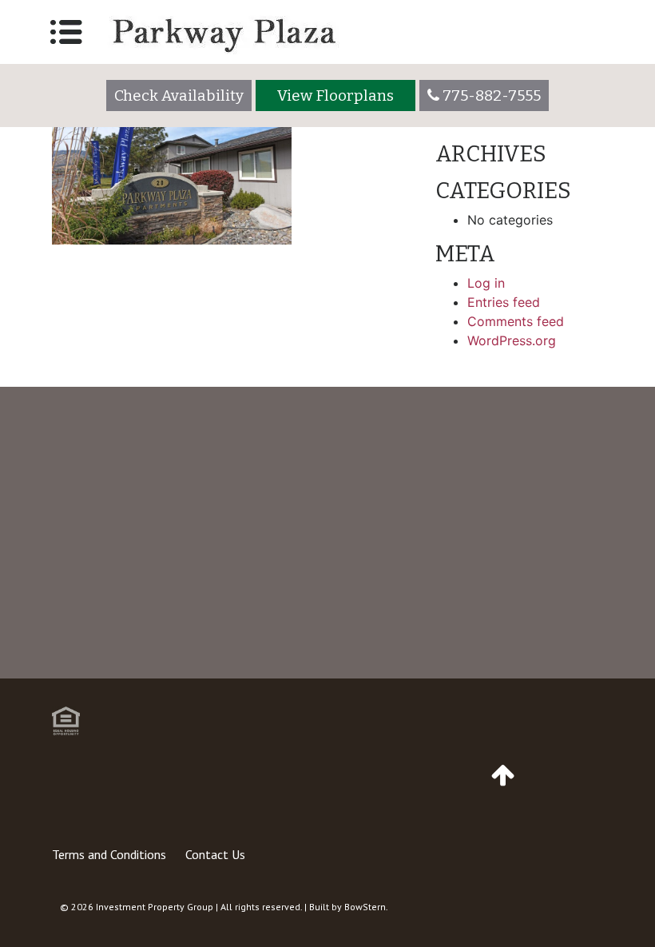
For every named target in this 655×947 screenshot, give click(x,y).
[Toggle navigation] (66, 32)
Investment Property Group (154, 907)
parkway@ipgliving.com (532, 652)
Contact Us (215, 854)
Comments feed (515, 321)
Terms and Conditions (109, 854)
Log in (486, 283)
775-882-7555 (343, 632)
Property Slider (105, 264)
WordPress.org (511, 340)
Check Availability (179, 95)
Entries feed (503, 302)
